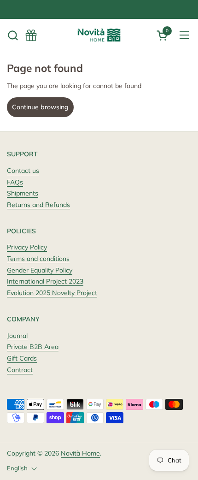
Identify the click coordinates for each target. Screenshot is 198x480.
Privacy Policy (27, 247)
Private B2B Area (32, 347)
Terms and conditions (38, 259)
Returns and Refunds (38, 205)
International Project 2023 (45, 281)
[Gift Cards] (31, 35)
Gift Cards (22, 358)
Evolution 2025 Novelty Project (52, 293)
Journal (17, 336)
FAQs (15, 182)
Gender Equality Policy (39, 270)
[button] (12, 35)
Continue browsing (40, 107)
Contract (20, 370)
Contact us (23, 170)
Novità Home (80, 453)
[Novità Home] (99, 35)
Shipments (22, 193)
